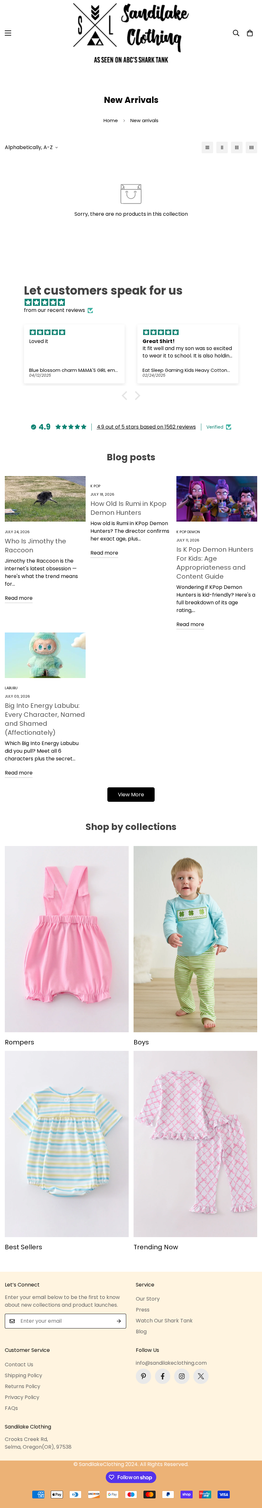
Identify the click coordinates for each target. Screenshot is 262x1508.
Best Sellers (23, 1247)
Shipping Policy (23, 1375)
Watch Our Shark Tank (164, 1320)
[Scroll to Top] (249, 1473)
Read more (19, 598)
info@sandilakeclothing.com (171, 1363)
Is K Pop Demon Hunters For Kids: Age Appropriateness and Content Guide (214, 563)
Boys (141, 1042)
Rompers (19, 1042)
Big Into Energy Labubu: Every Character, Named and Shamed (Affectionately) (45, 719)
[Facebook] (162, 1376)
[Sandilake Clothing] (131, 33)
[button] (250, 33)
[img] (134, 302)
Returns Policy (22, 1386)
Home (111, 120)
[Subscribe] (119, 1321)
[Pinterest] (143, 1376)
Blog (141, 1331)
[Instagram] (181, 1376)
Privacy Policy (22, 1397)
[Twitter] (201, 1376)
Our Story (148, 1299)
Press (143, 1309)
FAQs (11, 1408)
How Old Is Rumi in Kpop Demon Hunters (128, 508)
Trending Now (156, 1247)
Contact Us (19, 1364)
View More (131, 794)
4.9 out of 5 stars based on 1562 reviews (146, 427)
